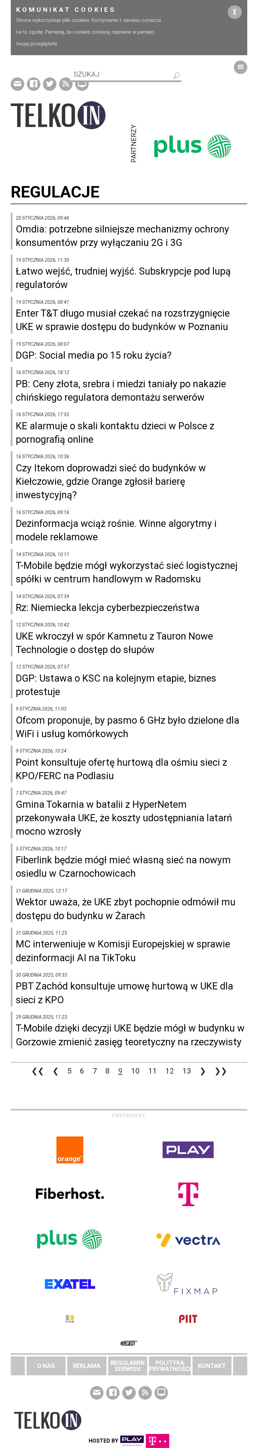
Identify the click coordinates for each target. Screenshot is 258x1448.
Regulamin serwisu (128, 1365)
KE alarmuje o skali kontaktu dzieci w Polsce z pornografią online (115, 432)
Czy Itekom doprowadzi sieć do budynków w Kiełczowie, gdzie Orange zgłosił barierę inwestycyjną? (111, 481)
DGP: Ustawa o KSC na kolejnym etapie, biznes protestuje (116, 685)
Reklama (86, 1365)
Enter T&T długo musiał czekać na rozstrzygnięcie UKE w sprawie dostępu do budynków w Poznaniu (123, 319)
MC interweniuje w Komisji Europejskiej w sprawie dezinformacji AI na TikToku (123, 950)
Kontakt (212, 1365)
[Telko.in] (70, 115)
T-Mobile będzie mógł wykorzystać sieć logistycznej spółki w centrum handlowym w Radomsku (127, 572)
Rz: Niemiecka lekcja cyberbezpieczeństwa (108, 607)
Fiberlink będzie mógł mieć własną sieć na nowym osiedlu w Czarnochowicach (123, 866)
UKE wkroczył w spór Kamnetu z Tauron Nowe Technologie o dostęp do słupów (114, 642)
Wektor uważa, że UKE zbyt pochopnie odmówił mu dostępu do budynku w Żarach (125, 908)
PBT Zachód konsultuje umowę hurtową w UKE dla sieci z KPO (124, 992)
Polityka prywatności (170, 1365)
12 (169, 1070)
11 (152, 1070)
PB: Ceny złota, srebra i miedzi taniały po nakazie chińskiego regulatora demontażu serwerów (121, 390)
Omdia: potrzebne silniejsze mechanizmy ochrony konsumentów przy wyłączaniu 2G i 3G (122, 235)
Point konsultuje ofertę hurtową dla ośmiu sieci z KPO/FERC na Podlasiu (121, 769)
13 (186, 1070)
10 (135, 1070)
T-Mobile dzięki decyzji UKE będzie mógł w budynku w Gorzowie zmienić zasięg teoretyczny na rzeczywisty (130, 1034)
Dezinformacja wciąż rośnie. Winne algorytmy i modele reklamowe (116, 530)
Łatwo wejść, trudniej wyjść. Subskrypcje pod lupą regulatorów (123, 277)
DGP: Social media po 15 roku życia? (94, 355)
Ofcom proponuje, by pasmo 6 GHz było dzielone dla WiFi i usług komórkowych (127, 727)
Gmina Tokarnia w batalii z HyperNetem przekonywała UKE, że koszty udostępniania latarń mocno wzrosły (124, 818)
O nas (46, 1365)
